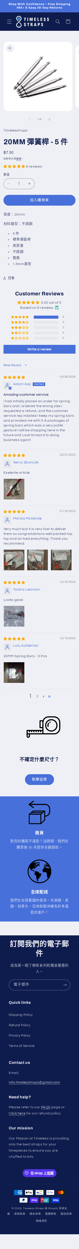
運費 (18, 158)
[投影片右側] (49, 119)
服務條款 (50, 1214)
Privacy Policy (19, 1035)
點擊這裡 (39, 779)
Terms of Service (21, 1046)
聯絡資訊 (41, 1221)
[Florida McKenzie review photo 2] (37, 560)
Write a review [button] (39, 349)
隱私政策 (35, 1214)
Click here (17, 1113)
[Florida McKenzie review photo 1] (14, 560)
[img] (14, 377)
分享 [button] (11, 278)
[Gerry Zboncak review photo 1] (14, 489)
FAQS (46, 1107)
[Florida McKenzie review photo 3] (61, 560)
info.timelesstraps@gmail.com (34, 1082)
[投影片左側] (29, 119)
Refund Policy (19, 1025)
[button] (9, 21)
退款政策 (19, 1214)
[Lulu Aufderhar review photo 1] (14, 672)
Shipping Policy (20, 1015)
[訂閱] (65, 985)
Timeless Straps (33, 1208)
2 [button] (37, 696)
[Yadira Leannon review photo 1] (14, 616)
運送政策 (66, 1214)
